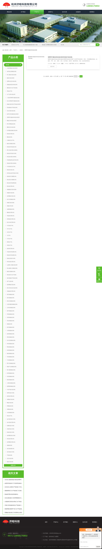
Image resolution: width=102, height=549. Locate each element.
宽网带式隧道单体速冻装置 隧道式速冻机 (60, 57)
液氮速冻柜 (9, 324)
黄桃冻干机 (9, 242)
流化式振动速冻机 (11, 110)
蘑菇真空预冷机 (10, 212)
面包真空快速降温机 (11, 183)
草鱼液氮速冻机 (10, 343)
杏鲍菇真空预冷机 (11, 291)
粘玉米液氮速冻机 (11, 199)
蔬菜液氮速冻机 (10, 333)
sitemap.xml (62, 546)
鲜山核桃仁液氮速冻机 (12, 268)
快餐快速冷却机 (10, 425)
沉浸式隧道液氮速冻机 (12, 304)
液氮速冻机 (9, 445)
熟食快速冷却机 (10, 432)
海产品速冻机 (10, 281)
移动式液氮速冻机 (11, 301)
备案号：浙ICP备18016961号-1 (50, 546)
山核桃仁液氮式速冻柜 (12, 265)
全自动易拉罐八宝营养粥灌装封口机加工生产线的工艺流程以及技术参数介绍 (14, 498)
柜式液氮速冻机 (10, 327)
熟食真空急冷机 (10, 169)
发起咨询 (98, 546)
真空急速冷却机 (10, 451)
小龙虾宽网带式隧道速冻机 (13, 97)
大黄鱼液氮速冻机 (11, 383)
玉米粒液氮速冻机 (11, 307)
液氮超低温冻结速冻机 (12, 84)
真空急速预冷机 (10, 448)
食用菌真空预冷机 (11, 442)
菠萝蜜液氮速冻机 (11, 386)
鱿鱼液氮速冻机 (10, 379)
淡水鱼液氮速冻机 (11, 340)
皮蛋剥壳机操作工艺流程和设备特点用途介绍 (14, 483)
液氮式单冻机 (10, 205)
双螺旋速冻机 (10, 406)
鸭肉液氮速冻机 (10, 347)
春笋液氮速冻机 (10, 310)
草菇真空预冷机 (10, 215)
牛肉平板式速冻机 (11, 389)
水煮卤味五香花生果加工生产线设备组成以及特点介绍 (14, 501)
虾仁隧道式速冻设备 (11, 74)
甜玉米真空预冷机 (11, 222)
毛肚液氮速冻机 (10, 320)
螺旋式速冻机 (10, 402)
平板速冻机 (9, 455)
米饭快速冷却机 (10, 429)
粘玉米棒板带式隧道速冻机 (13, 101)
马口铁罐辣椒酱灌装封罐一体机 (30, 44)
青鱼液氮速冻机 (10, 337)
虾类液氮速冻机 (10, 373)
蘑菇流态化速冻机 (11, 127)
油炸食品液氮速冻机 (11, 71)
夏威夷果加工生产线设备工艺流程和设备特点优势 (14, 490)
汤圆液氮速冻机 (10, 209)
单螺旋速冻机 (10, 409)
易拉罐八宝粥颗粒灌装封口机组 (49, 44)
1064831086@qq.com (55, 533)
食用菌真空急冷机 (11, 196)
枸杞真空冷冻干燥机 (11, 274)
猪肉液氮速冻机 (10, 353)
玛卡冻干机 (9, 228)
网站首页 (9, 12)
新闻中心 (50, 12)
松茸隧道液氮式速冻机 (12, 130)
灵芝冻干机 (9, 232)
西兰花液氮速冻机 (11, 363)
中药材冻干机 (10, 225)
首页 (10, 50)
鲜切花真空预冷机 (11, 261)
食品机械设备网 (74, 546)
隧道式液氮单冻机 (11, 271)
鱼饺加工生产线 (15, 44)
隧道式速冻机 (10, 461)
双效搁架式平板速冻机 (12, 107)
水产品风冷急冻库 (11, 94)
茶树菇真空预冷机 (11, 219)
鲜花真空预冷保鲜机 (11, 156)
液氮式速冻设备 (10, 202)
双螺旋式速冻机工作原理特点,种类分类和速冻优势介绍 (14, 512)
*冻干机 (8, 235)
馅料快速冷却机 (10, 392)
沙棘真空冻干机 (10, 140)
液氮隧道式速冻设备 (11, 189)
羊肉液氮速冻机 (10, 356)
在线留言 (78, 12)
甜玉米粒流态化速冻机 (12, 287)
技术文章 (64, 12)
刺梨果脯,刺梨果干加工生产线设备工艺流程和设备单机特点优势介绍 (14, 508)
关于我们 (23, 12)
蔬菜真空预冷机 (10, 248)
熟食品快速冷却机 (11, 258)
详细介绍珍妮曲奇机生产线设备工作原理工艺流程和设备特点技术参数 (14, 505)
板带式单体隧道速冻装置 (12, 114)
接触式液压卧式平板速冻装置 (14, 104)
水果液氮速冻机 (10, 330)
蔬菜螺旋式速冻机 (11, 284)
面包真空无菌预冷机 (11, 179)
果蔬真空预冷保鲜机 (11, 163)
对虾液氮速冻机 (10, 376)
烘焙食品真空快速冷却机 (12, 173)
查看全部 (13, 465)
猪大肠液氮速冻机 (11, 369)
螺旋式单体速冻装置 (11, 120)
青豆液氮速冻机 (10, 294)
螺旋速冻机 (9, 137)
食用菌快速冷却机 (11, 435)
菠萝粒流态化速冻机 (11, 81)
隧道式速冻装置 (10, 78)
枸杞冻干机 (9, 415)
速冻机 (21, 50)
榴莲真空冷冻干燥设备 (12, 87)
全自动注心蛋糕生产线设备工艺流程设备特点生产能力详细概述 (14, 487)
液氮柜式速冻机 (10, 192)
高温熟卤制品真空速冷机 (12, 160)
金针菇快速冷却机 (11, 419)
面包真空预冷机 (10, 186)
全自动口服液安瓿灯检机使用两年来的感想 (14, 479)
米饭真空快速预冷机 (11, 251)
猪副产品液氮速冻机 (11, 366)
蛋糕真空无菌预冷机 (11, 176)
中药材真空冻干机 (11, 166)
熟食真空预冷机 (10, 133)
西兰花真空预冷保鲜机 (12, 150)
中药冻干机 (9, 238)
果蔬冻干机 (9, 91)
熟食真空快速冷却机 (11, 153)
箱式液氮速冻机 (10, 297)
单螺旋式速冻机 (10, 399)
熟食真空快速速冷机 (11, 146)
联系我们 (92, 12)
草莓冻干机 (9, 245)
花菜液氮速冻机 (10, 317)
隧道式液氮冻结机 (11, 143)
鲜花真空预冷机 (10, 438)
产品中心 (36, 12)
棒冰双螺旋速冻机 (11, 123)
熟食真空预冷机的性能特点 (11, 494)
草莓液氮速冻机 (10, 314)
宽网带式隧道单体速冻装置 (31, 50)
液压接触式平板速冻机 (12, 278)
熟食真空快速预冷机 (11, 255)
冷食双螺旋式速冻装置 (12, 68)
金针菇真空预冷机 (11, 422)
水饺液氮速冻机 (10, 412)
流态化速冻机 (10, 458)
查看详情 (52, 66)
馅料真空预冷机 (10, 396)
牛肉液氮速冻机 (10, 360)
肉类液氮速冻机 (10, 350)
